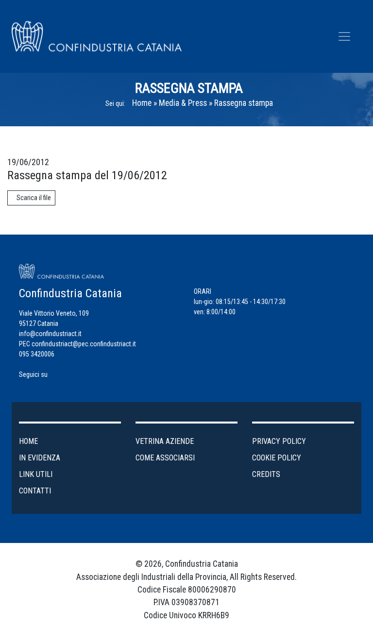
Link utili (35, 474)
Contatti (35, 490)
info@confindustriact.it (50, 334)
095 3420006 (36, 354)
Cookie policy (276, 457)
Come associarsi (165, 457)
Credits (266, 474)
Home (142, 103)
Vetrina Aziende (165, 441)
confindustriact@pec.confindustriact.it (84, 344)
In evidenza (39, 457)
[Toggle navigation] (344, 36)
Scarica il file (34, 198)
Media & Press (183, 103)
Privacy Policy (279, 441)
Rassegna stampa (243, 103)
